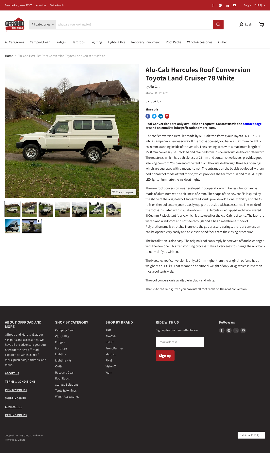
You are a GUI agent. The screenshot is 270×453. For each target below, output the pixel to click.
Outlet (222, 42)
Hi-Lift (110, 342)
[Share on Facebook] (147, 116)
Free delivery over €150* (18, 5)
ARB (108, 330)
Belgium (253, 5)
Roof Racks (173, 42)
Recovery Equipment (145, 42)
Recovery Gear (64, 372)
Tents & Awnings (66, 390)
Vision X (111, 366)
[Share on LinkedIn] (160, 116)
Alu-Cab (154, 86)
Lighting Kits (116, 42)
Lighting (96, 42)
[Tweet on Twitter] (154, 116)
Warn (109, 372)
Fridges (61, 42)
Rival (109, 360)
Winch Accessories (199, 42)
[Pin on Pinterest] (167, 116)
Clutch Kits (62, 336)
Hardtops (78, 42)
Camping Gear (40, 42)
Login (249, 24)
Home (9, 56)
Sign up (165, 355)
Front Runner (114, 348)
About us (41, 5)
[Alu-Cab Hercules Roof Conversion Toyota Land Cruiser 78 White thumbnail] (12, 209)
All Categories (14, 42)
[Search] (218, 24)
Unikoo (21, 439)
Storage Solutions (66, 384)
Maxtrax (111, 354)
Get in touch (56, 5)
